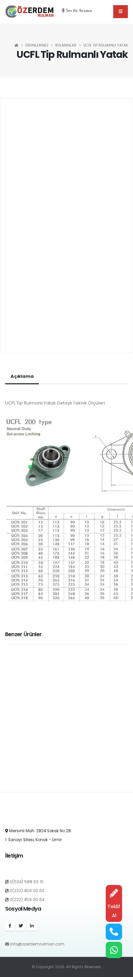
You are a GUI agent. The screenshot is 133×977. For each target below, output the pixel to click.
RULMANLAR (65, 45)
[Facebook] (10, 926)
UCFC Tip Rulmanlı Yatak (33, 783)
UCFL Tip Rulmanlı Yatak (105, 45)
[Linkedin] (31, 926)
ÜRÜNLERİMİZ (36, 45)
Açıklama (22, 376)
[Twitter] (21, 926)
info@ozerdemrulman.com (37, 944)
